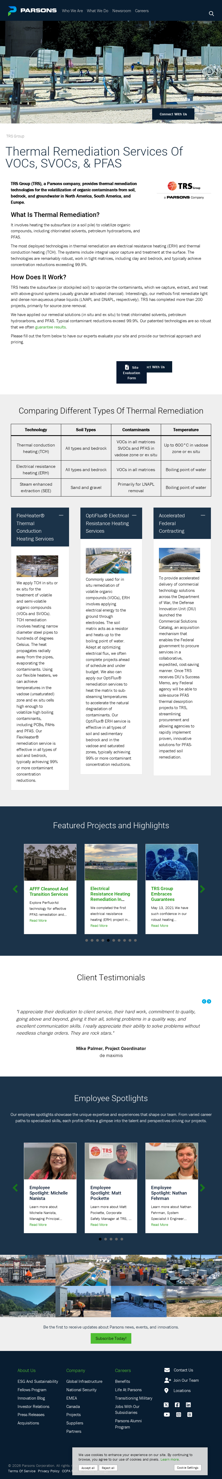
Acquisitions (28, 1437)
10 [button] (135, 940)
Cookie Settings (187, 1467)
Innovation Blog (31, 1412)
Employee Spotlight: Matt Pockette (105, 1206)
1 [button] (86, 940)
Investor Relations (33, 1420)
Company (75, 1384)
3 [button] (97, 940)
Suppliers (74, 1437)
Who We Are (72, 10)
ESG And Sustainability (38, 1395)
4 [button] (103, 940)
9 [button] (130, 940)
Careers (142, 10)
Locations (181, 1404)
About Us (26, 1384)
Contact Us (183, 1384)
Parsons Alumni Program (128, 1438)
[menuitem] (73, 10)
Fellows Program (32, 1403)
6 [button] (113, 940)
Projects (73, 1428)
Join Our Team (185, 1394)
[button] (61, 515)
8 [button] (124, 940)
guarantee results (50, 327)
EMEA (71, 1412)
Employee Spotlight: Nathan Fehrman (169, 1206)
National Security (81, 1403)
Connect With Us (173, 114)
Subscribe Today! (111, 1352)
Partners (73, 1445)
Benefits (122, 1395)
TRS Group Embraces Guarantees (102, 893)
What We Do (97, 10)
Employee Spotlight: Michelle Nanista (49, 1206)
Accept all (88, 1468)
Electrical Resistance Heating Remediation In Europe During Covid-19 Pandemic (50, 899)
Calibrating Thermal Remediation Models (171, 893)
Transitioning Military (133, 1412)
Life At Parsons (128, 1403)
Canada (73, 1420)
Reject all (108, 1468)
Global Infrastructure (84, 1395)
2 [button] (92, 940)
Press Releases (31, 1428)
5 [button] (108, 940)
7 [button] (119, 940)
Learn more (170, 1459)
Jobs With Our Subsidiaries (127, 1423)
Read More (38, 925)
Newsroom (121, 10)
